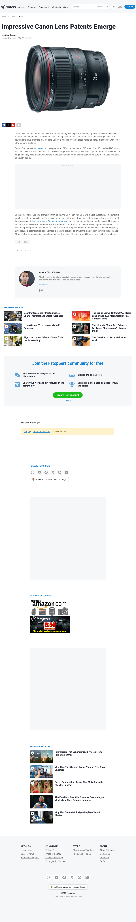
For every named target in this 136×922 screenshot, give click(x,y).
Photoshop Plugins (82, 853)
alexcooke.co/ (45, 284)
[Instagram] (41, 289)
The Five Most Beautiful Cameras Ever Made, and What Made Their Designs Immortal (80, 799)
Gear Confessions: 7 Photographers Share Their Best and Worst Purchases (43, 314)
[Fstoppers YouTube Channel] (39, 472)
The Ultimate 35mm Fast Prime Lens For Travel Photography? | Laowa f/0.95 (110, 328)
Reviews (32, 7)
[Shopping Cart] (113, 6)
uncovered (38, 148)
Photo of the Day (53, 853)
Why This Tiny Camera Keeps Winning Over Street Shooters (80, 768)
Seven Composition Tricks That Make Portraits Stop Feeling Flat (79, 784)
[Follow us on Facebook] (46, 472)
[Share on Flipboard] (13, 125)
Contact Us (105, 853)
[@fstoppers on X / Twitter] (53, 472)
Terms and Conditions (73, 896)
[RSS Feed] (66, 472)
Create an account (41, 431)
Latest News (26, 850)
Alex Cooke (10, 34)
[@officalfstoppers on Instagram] (32, 472)
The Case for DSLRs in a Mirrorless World (110, 339)
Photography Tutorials (83, 850)
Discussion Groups (54, 857)
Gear (21, 16)
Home (4, 16)
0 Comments (26, 37)
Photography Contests (55, 861)
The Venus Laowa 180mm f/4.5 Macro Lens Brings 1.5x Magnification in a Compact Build (111, 315)
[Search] (107, 7)
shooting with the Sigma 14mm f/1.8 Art (49, 221)
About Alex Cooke (49, 272)
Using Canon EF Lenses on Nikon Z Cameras (42, 327)
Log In (120, 6)
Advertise (104, 857)
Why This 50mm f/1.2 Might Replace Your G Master (77, 814)
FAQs (102, 861)
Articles (21, 7)
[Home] (8, 6)
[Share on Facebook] (4, 125)
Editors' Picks (51, 850)
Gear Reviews (27, 853)
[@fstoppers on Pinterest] (60, 472)
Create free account (68, 395)
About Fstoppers (107, 850)
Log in (68, 400)
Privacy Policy (59, 896)
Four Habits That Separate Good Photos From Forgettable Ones (78, 753)
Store (65, 7)
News (13, 16)
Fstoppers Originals (30, 857)
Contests (56, 7)
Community (44, 7)
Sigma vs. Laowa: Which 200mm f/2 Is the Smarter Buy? (43, 339)
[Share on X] (8, 125)
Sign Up (130, 6)
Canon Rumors (25, 250)
